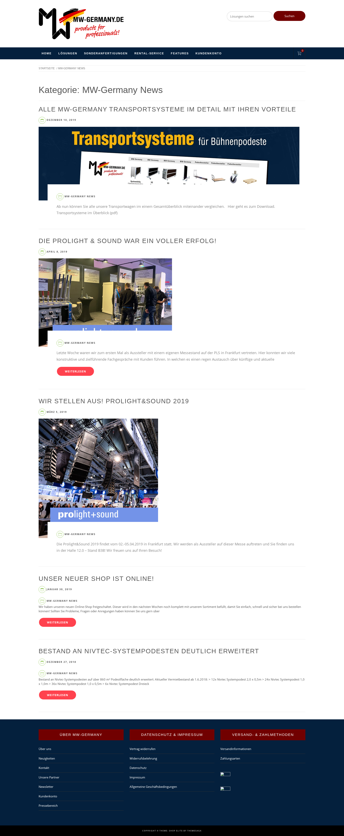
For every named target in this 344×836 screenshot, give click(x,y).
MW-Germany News (80, 196)
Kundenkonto (208, 53)
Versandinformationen (235, 749)
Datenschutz (138, 768)
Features (180, 53)
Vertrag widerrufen (142, 749)
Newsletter (46, 787)
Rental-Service (149, 53)
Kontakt (44, 768)
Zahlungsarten (230, 758)
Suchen (289, 16)
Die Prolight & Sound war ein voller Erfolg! (128, 240)
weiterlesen (75, 371)
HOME (47, 53)
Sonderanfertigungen (106, 53)
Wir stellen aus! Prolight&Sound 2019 (114, 401)
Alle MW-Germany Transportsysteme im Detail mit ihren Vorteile (167, 109)
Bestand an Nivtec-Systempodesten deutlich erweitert (149, 651)
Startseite (47, 68)
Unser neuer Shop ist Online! (96, 578)
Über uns (45, 749)
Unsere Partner (49, 777)
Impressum (137, 777)
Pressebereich (48, 806)
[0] (299, 54)
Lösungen (67, 53)
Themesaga (194, 830)
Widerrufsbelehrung (143, 758)
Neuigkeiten (47, 758)
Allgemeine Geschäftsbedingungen (153, 787)
